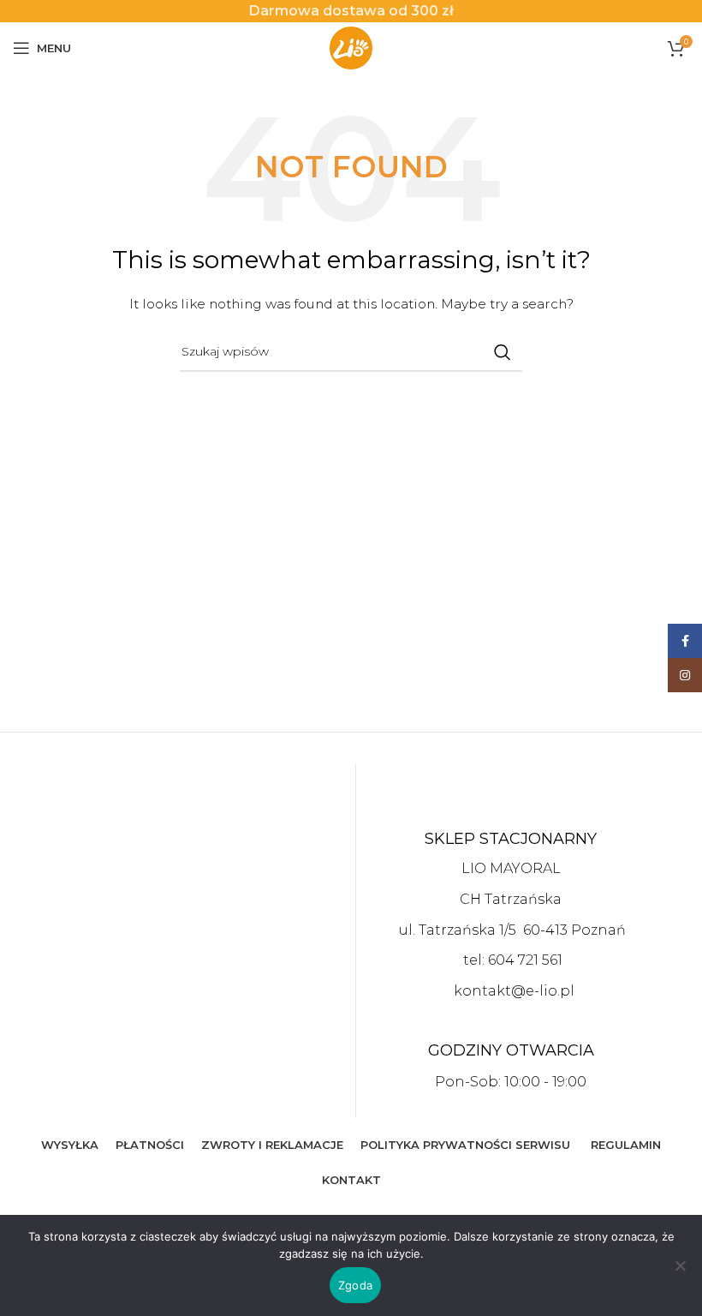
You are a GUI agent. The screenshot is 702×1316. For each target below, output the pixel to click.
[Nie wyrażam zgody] (680, 1275)
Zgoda (355, 1285)
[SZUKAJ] (502, 352)
